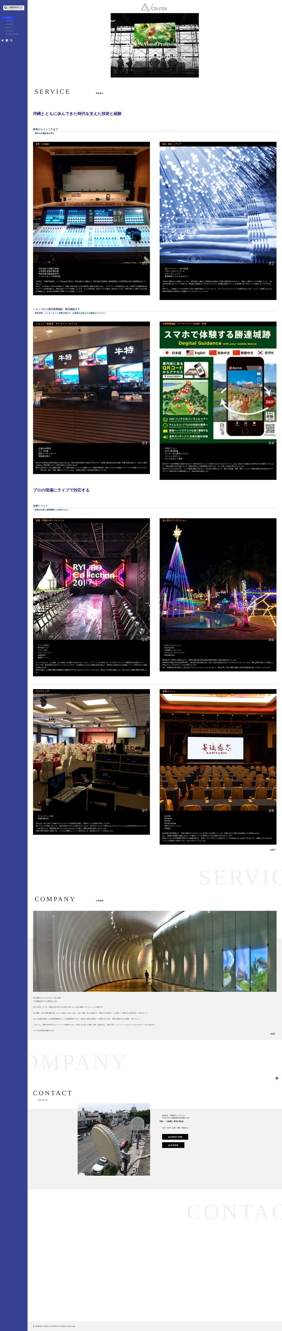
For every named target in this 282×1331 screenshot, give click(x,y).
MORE (273, 849)
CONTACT (10, 31)
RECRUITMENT (12, 34)
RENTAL (9, 27)
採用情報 (174, 1145)
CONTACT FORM (176, 1136)
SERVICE (9, 21)
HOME (8, 17)
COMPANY (10, 24)
